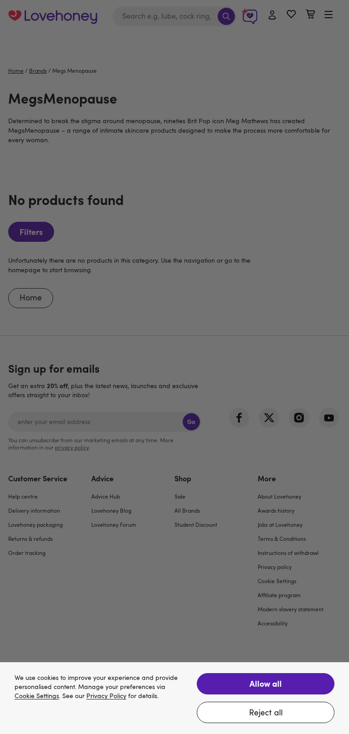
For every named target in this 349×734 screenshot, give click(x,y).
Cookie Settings (37, 696)
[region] (174, 698)
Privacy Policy (106, 696)
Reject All (266, 712)
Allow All (265, 683)
